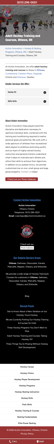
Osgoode (37, 73)
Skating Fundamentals (27, 417)
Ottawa (34, 277)
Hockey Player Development (27, 379)
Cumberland (11, 73)
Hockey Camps (27, 367)
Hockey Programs (27, 385)
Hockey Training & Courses (27, 411)
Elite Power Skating (27, 423)
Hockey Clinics (27, 373)
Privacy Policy (27, 433)
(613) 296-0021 (27, 2)
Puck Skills (27, 404)
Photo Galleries (27, 248)
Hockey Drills (27, 398)
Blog (27, 296)
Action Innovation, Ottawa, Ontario (30, 430)
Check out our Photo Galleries (21, 179)
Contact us (26, 171)
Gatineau (21, 77)
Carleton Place (25, 73)
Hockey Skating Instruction (27, 392)
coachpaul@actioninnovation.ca (30, 216)
